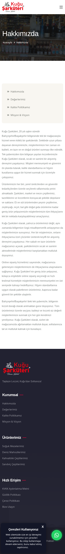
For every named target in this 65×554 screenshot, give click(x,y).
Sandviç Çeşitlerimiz (13, 464)
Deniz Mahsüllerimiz (14, 452)
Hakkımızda (17, 91)
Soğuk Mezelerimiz (13, 446)
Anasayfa (7, 42)
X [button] (43, 527)
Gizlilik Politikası (11, 494)
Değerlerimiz (17, 99)
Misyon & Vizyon (19, 115)
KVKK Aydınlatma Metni (15, 488)
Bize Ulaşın (8, 506)
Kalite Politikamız (20, 107)
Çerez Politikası (11, 500)
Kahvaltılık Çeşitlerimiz (15, 458)
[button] (29, 547)
